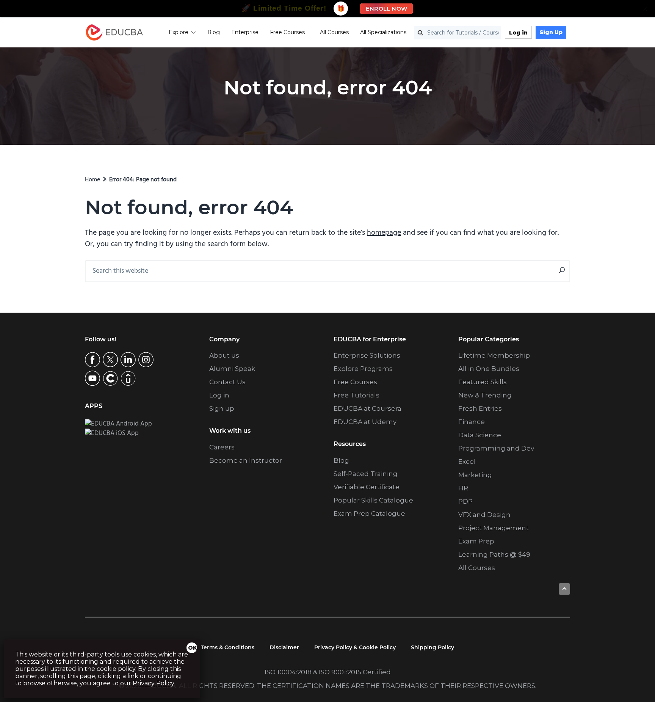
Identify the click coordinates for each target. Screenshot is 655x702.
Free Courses (287, 32)
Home (92, 180)
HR (463, 488)
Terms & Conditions (227, 647)
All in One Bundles (488, 368)
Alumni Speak (232, 368)
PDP (465, 501)
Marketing (475, 475)
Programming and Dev (496, 448)
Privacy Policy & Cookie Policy (355, 647)
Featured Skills (482, 382)
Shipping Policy (432, 647)
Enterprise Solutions (367, 355)
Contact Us (227, 382)
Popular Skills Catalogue (373, 500)
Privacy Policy (153, 683)
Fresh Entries (480, 408)
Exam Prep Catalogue (369, 513)
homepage (384, 233)
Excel (467, 461)
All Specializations (383, 32)
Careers (222, 447)
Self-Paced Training (366, 473)
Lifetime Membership (494, 355)
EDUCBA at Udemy (365, 422)
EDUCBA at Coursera (367, 408)
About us (224, 355)
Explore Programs (363, 368)
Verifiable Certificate (367, 487)
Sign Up (551, 32)
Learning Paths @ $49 (494, 554)
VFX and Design (484, 514)
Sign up (221, 408)
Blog (213, 32)
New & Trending (485, 395)
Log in (518, 32)
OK (192, 647)
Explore (178, 32)
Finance (471, 422)
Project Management (493, 528)
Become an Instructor (245, 460)
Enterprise (245, 32)
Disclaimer (284, 647)
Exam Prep (476, 541)
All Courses (334, 32)
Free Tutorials (356, 395)
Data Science (479, 435)
